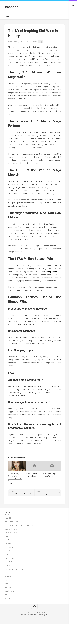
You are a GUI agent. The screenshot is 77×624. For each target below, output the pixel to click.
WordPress (33, 615)
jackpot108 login (10, 562)
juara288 (8, 587)
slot (6, 573)
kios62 (7, 584)
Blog (7, 16)
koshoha (11, 7)
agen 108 (8, 536)
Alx (46, 615)
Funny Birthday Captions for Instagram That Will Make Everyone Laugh (15, 478)
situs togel (8, 565)
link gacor (8, 514)
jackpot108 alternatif (11, 529)
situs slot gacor (10, 554)
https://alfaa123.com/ (12, 522)
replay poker (51, 271)
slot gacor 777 (9, 598)
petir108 (7, 551)
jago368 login (9, 591)
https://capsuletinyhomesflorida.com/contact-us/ (21, 525)
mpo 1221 (8, 518)
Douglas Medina (31, 42)
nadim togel (8, 543)
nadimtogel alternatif (11, 532)
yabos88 (8, 576)
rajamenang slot (10, 558)
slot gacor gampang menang (14, 569)
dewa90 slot (9, 547)
